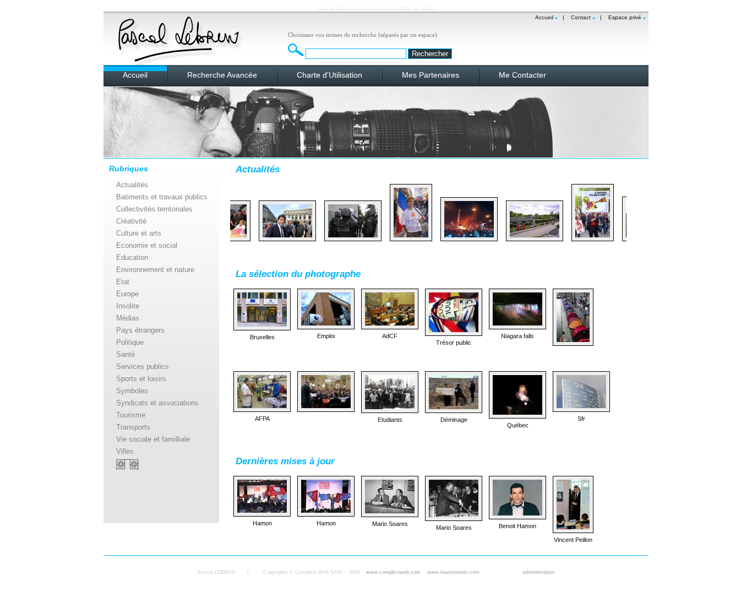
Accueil (544, 17)
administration (538, 572)
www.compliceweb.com (393, 572)
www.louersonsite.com (453, 572)
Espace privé (624, 17)
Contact (581, 17)
